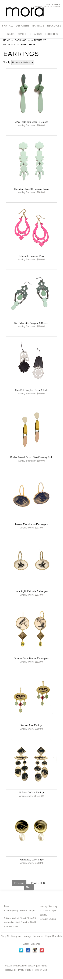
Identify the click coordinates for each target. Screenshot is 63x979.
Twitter (21, 951)
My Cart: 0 (53, 4)
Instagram (35, 951)
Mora (6, 906)
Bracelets (57, 936)
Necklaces (38, 936)
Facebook (28, 951)
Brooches (35, 944)
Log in (37, 6)
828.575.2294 (11, 926)
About (26, 944)
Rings (48, 936)
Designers (16, 936)
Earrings (27, 936)
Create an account (51, 6)
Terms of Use (40, 970)
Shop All (5, 936)
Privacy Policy (24, 970)
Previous (19, 883)
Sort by (7, 62)
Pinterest (42, 951)
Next (28, 887)
